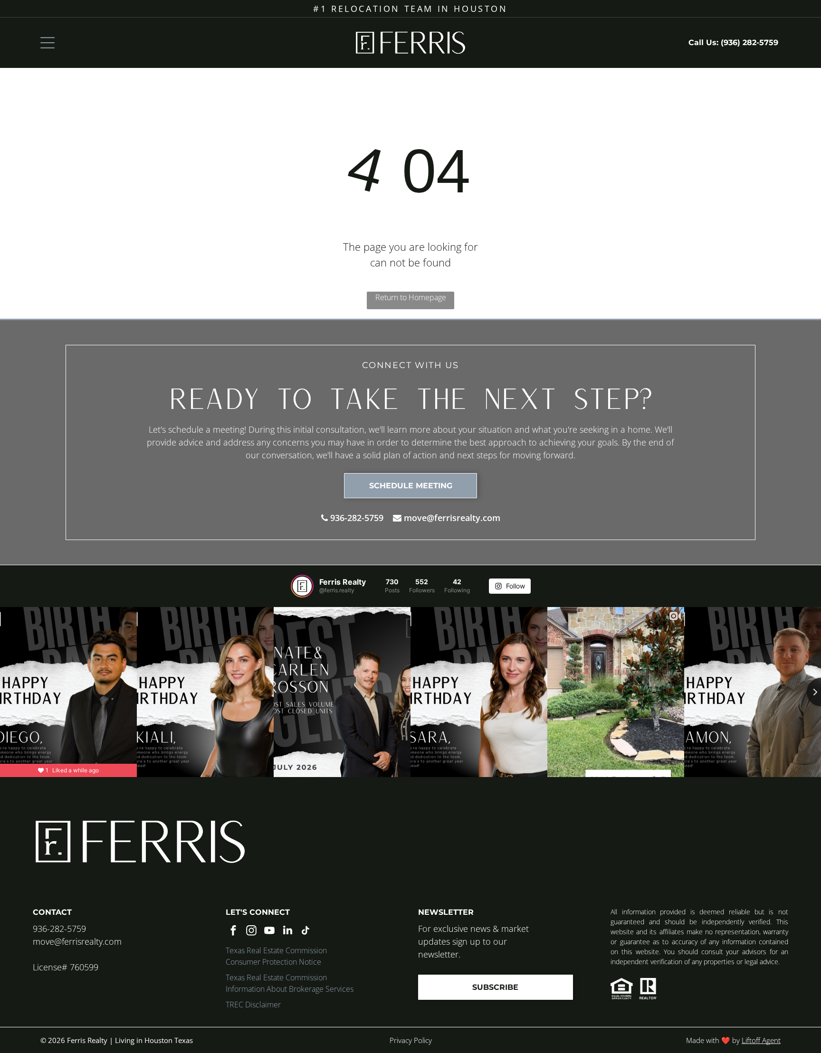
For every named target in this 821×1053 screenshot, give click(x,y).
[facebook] (233, 931)
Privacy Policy (411, 1040)
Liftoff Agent (761, 1040)
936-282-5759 (356, 517)
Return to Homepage (410, 297)
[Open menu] (47, 43)
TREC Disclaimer (253, 1004)
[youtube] (269, 931)
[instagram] (251, 931)
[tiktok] (306, 931)
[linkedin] (288, 931)
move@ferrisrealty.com (452, 517)
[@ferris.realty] (302, 586)
